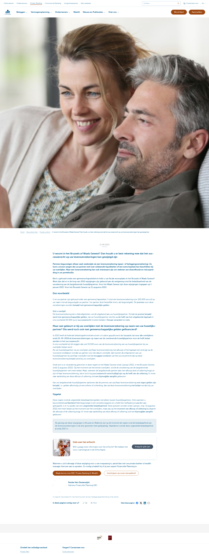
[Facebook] (136, 502)
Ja (86, 503)
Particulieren (9, 3)
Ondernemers (22, 3)
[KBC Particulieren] (8, 12)
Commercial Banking (53, 3)
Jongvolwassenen (71, 3)
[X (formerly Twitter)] (140, 502)
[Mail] (148, 502)
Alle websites (86, 3)
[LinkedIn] (144, 502)
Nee (95, 503)
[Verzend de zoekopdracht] (178, 3)
